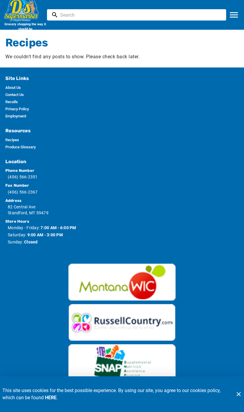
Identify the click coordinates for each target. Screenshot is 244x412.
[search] (140, 15)
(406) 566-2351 (23, 176)
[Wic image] (122, 282)
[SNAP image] (122, 362)
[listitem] (13, 87)
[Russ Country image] (122, 322)
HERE (51, 397)
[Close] (238, 394)
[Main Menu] (233, 14)
